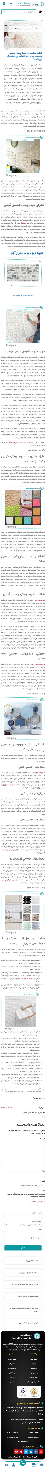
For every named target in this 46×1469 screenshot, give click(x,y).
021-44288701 (12, 1437)
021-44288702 (23, 1442)
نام (43, 1171)
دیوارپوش (23, 223)
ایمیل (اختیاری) (36, 1238)
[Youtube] (16, 1451)
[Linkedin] (31, 1451)
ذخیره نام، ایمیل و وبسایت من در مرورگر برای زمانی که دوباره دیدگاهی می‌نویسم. (26, 1195)
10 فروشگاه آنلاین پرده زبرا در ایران (28, 1296)
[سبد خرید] (10, 4)
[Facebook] (36, 1451)
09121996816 (33, 1433)
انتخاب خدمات (36, 1221)
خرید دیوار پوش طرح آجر (27, 253)
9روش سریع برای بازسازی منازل (28, 1323)
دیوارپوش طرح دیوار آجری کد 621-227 (23, 295)
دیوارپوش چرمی (39, 772)
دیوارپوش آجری (40, 600)
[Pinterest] (21, 1451)
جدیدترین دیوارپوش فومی (17, 442)
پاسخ (43, 1116)
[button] (40, 11)
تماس (40, 1230)
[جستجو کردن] (3, 12)
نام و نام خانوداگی (36, 1213)
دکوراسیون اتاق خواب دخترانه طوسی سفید (25, 1284)
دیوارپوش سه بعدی (38, 664)
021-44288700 (33, 1437)
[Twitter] (26, 1451)
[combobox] (20, 12)
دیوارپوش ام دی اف (28, 979)
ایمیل (43, 1181)
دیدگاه (42, 1138)
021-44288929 (12, 1433)
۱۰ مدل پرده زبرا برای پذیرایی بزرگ (28, 1273)
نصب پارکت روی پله (32, 1261)
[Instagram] (41, 1451)
